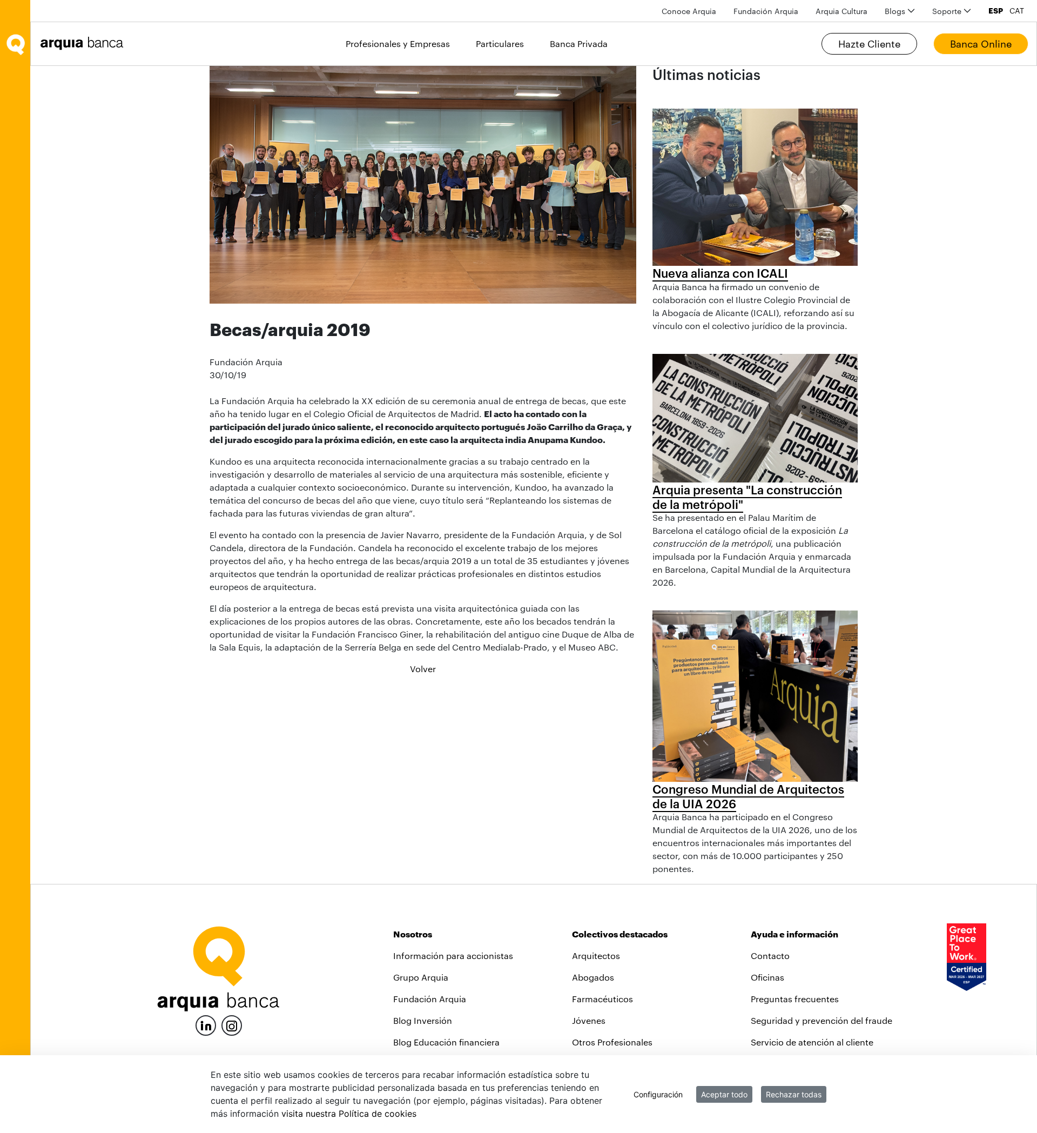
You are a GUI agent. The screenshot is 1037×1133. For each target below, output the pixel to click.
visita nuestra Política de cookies (348, 1113)
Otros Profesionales (612, 1042)
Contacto (770, 955)
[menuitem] (688, 11)
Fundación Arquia (429, 999)
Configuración (658, 1094)
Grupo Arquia (420, 977)
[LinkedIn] (205, 1024)
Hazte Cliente (869, 44)
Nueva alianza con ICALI (720, 273)
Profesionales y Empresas (398, 43)
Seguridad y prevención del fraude (821, 1020)
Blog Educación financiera (446, 1042)
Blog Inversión (422, 1020)
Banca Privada (579, 43)
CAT (1016, 11)
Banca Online (981, 44)
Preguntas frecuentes (795, 999)
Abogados (593, 977)
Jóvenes (588, 1020)
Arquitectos (596, 955)
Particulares (500, 43)
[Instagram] (231, 1025)
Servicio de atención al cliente (812, 1042)
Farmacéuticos (602, 999)
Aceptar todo (724, 1094)
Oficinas (767, 977)
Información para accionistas (453, 955)
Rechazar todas (793, 1094)
